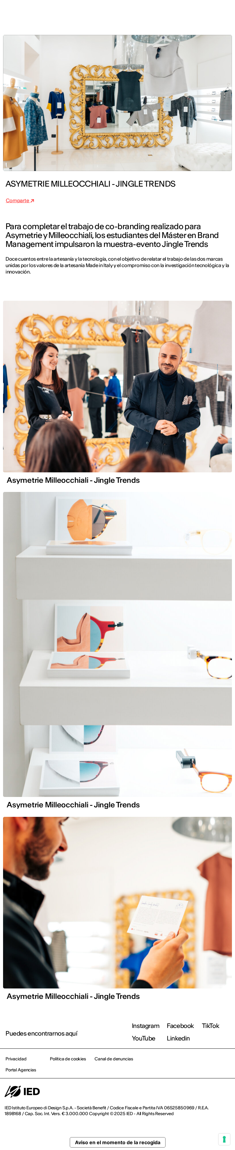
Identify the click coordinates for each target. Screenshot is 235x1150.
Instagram (145, 1025)
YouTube (143, 1038)
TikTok (210, 1025)
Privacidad (16, 1059)
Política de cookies (68, 1059)
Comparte (18, 200)
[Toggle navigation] (225, 13)
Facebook (180, 1025)
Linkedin (178, 1038)
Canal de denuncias (114, 1059)
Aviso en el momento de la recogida (117, 1142)
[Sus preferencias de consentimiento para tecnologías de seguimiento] (224, 1139)
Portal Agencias (21, 1070)
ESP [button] (177, 13)
